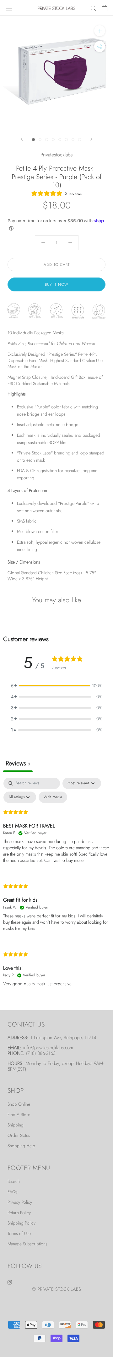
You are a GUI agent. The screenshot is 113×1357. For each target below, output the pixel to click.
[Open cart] (104, 8)
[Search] (93, 7)
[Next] (91, 139)
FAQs (13, 1192)
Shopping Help (21, 1146)
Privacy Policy (20, 1202)
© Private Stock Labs (56, 1289)
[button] (56, 685)
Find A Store (19, 1114)
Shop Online (19, 1104)
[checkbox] (53, 797)
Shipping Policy (21, 1223)
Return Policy (19, 1212)
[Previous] (22, 139)
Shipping (16, 1125)
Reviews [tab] (18, 763)
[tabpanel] (56, 887)
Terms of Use (19, 1233)
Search (14, 1181)
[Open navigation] (9, 7)
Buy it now (56, 284)
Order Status (19, 1135)
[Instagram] (10, 1281)
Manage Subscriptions (27, 1244)
